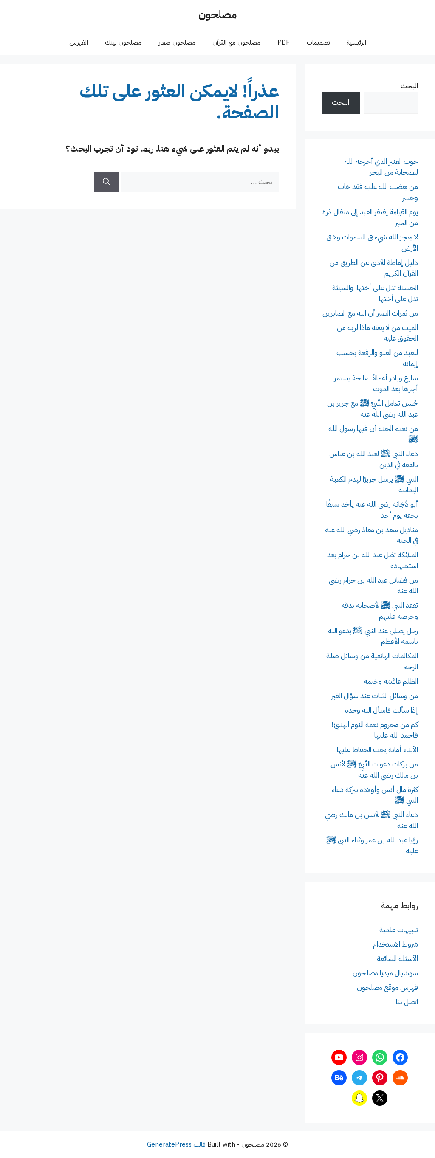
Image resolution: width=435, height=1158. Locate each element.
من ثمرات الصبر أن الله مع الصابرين (370, 313)
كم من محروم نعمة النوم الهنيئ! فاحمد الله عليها (374, 730)
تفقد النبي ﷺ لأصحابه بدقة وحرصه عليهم (379, 611)
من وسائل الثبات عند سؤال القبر (374, 695)
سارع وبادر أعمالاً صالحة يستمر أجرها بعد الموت (376, 383)
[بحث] (106, 182)
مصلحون (217, 15)
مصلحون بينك (123, 42)
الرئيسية (356, 42)
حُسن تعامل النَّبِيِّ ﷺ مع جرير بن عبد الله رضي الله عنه (372, 409)
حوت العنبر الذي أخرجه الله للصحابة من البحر (381, 167)
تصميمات (318, 42)
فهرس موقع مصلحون (387, 987)
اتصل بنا (407, 1002)
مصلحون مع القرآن (236, 42)
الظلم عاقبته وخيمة (391, 681)
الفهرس (78, 42)
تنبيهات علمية (398, 929)
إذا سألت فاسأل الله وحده (381, 710)
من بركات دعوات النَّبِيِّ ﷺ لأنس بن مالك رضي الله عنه (374, 769)
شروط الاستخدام (395, 944)
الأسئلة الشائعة (397, 958)
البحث (409, 86)
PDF (283, 42)
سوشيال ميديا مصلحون (385, 973)
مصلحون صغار (176, 42)
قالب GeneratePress (176, 1144)
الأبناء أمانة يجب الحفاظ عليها (377, 749)
